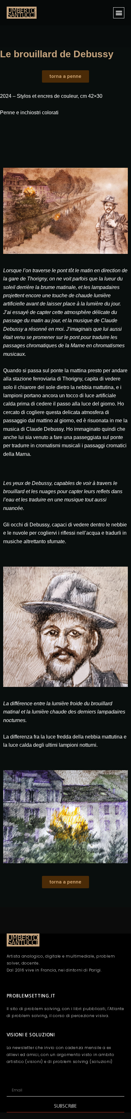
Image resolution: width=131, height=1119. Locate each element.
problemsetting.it (31, 996)
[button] (118, 12)
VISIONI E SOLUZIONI (31, 1035)
